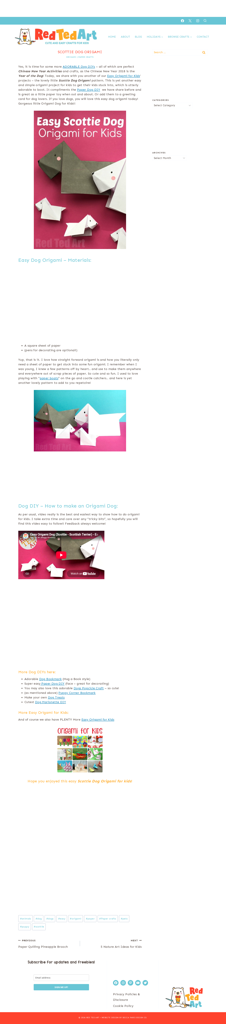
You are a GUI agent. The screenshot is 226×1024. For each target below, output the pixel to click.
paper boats (49, 378)
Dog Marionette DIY (50, 702)
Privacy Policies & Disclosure (126, 997)
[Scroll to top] (218, 1012)
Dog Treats (56, 697)
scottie (39, 926)
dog (39, 918)
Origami (71, 57)
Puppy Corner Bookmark (76, 693)
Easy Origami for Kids (123, 76)
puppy (24, 926)
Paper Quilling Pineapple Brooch (43, 944)
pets (124, 918)
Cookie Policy (123, 1006)
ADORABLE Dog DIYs (79, 66)
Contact (203, 36)
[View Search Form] (205, 20)
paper (90, 918)
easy (61, 918)
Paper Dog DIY (88, 89)
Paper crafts (107, 918)
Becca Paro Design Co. (135, 1018)
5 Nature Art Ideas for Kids (121, 944)
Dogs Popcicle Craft (89, 688)
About (125, 36)
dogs (50, 918)
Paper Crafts (86, 57)
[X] (190, 21)
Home (112, 36)
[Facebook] (182, 21)
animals (25, 918)
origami (75, 918)
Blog (138, 36)
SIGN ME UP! (61, 987)
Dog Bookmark (50, 679)
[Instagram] (198, 21)
